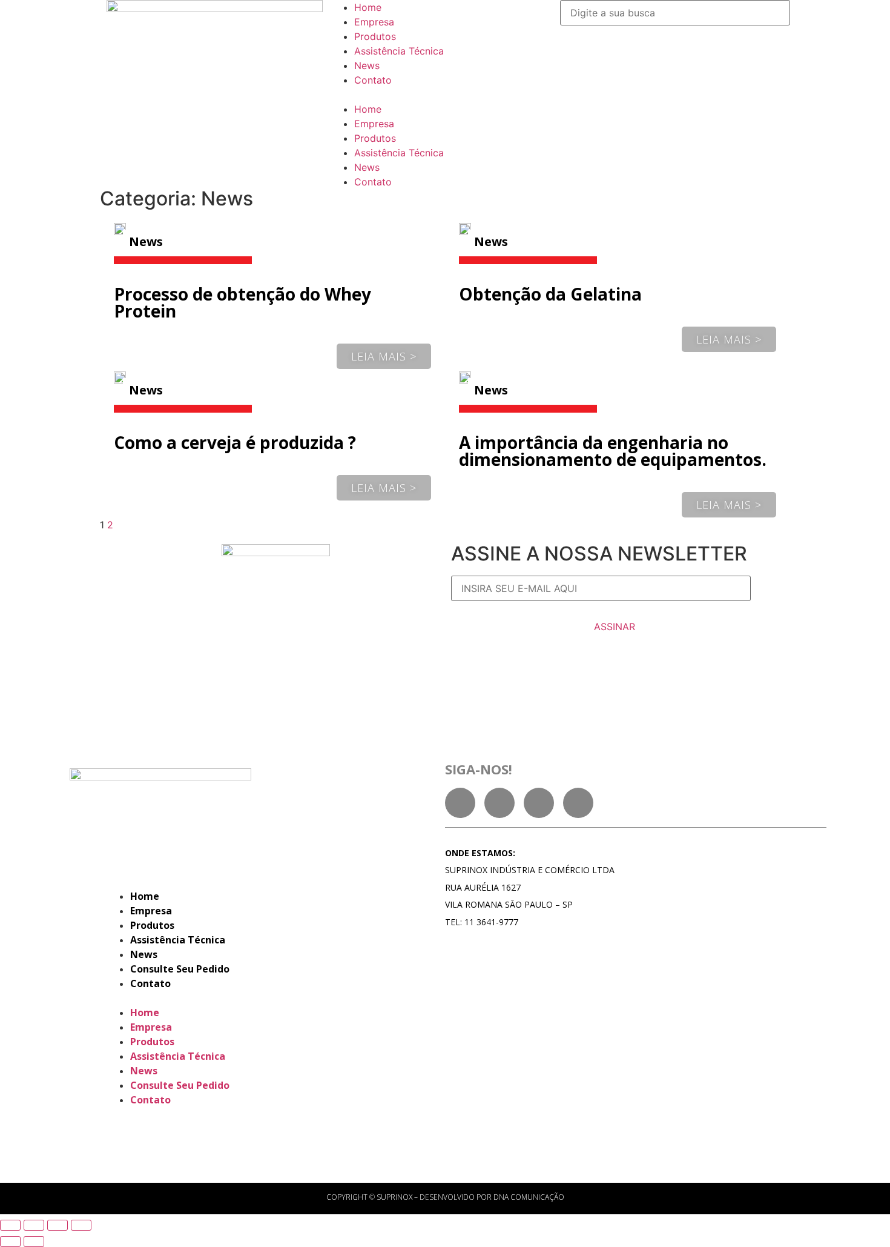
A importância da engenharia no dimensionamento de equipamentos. (612, 451)
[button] (445, 94)
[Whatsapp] (578, 803)
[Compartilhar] (34, 1225)
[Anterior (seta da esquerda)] (10, 1241)
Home (367, 7)
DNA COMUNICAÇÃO (528, 1197)
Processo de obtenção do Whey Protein (242, 302)
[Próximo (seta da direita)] (34, 1241)
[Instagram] (539, 803)
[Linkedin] (499, 803)
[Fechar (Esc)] (10, 1225)
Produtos (375, 36)
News (367, 65)
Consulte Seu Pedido (179, 969)
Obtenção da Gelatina (550, 293)
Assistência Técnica (399, 51)
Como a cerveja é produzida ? (235, 442)
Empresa (374, 22)
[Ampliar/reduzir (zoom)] (81, 1225)
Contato (373, 80)
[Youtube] (460, 803)
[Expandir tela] (57, 1225)
